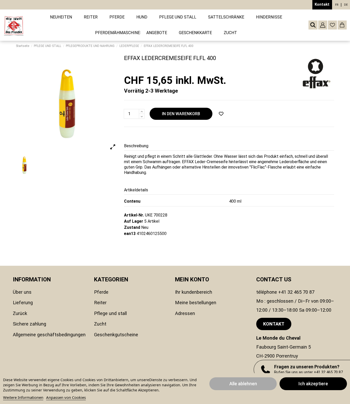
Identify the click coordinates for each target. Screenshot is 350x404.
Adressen (185, 313)
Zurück (20, 313)
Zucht (100, 324)
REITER (100, 302)
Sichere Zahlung (29, 324)
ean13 (130, 233)
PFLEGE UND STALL (110, 313)
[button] (91, 17)
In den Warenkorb (181, 113)
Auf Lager (133, 221)
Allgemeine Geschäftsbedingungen (49, 334)
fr (336, 4)
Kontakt (322, 4)
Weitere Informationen (23, 397)
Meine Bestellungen (195, 302)
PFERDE (101, 292)
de (346, 4)
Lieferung (23, 302)
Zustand (132, 227)
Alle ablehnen (243, 383)
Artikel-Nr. (134, 215)
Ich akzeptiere (313, 383)
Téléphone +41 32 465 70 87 (285, 292)
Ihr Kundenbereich (193, 292)
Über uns (22, 292)
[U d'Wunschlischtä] (221, 113)
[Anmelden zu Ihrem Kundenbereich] (322, 25)
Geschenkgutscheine (116, 334)
